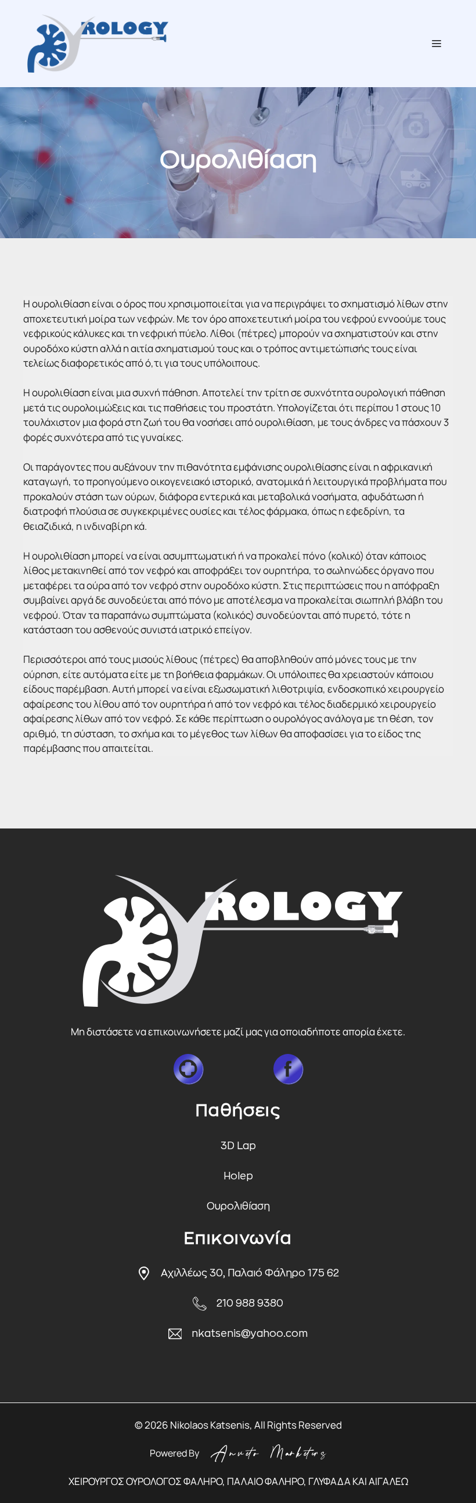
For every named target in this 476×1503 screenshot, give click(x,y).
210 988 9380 (250, 1303)
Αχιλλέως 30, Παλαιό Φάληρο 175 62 (250, 1273)
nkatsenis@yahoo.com (250, 1334)
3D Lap (238, 1146)
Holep (238, 1176)
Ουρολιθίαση (238, 1206)
